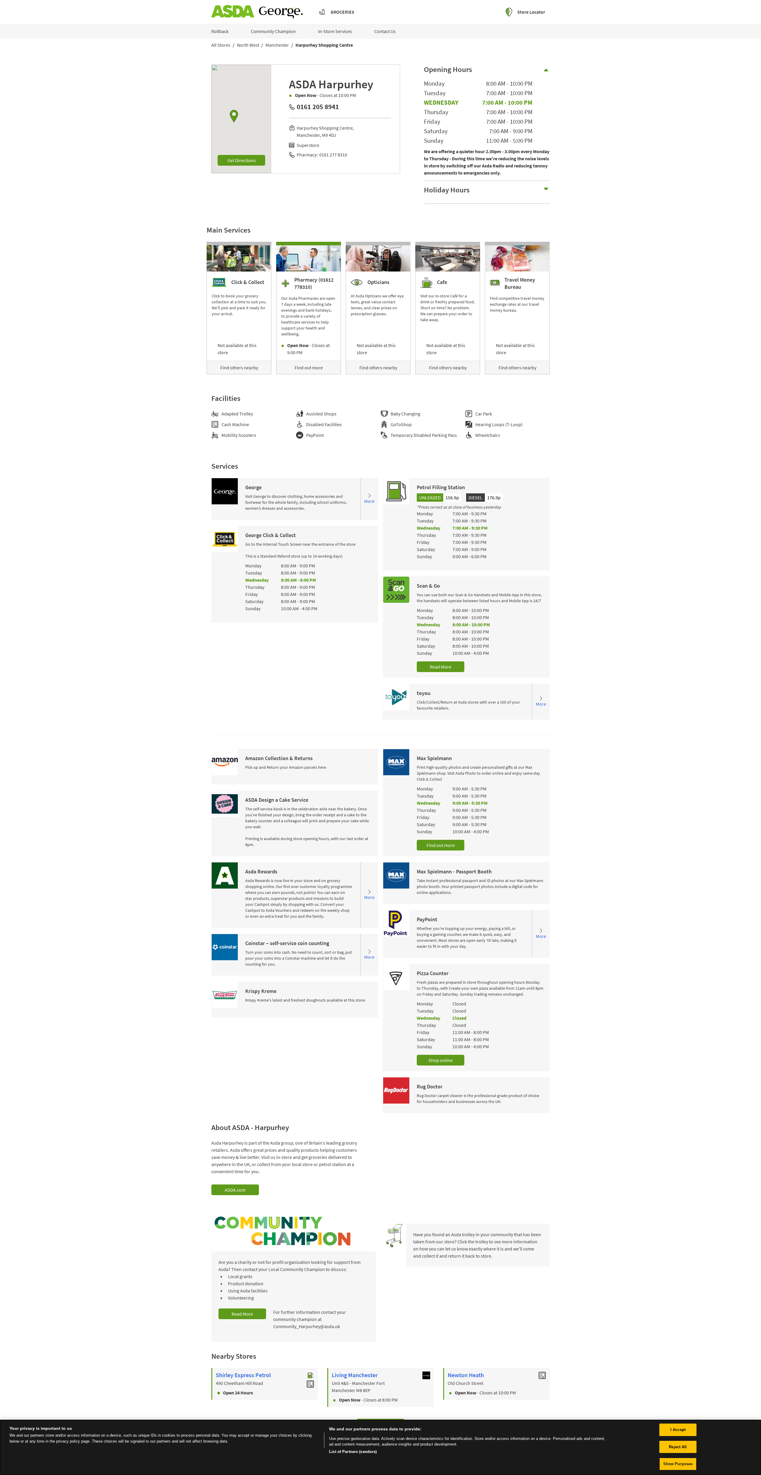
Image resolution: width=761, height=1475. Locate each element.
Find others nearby (239, 368)
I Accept (677, 1429)
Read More (440, 667)
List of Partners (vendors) (353, 1451)
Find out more (309, 368)
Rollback (220, 31)
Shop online (440, 1060)
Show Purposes (678, 1464)
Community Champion (273, 31)
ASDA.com (235, 1190)
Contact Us (385, 31)
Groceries (342, 12)
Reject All (678, 1447)
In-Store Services (335, 31)
